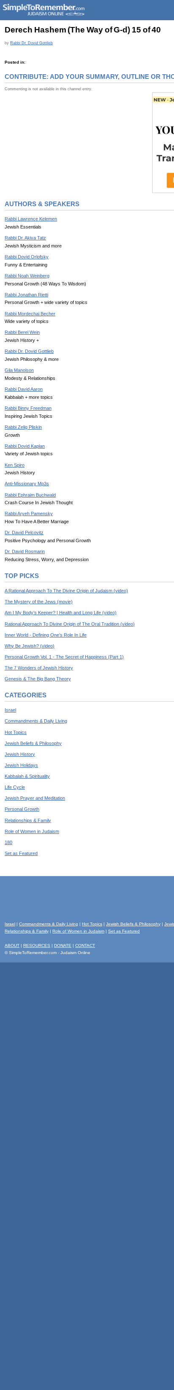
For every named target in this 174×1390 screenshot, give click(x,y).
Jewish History (20, 754)
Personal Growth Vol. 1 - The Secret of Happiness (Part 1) (64, 656)
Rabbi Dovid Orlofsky (27, 256)
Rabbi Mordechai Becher (30, 313)
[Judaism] (43, 14)
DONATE (62, 945)
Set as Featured (21, 853)
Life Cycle (15, 787)
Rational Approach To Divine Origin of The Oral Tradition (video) (70, 623)
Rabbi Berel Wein (22, 332)
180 (8, 842)
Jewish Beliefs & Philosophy (33, 743)
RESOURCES (36, 945)
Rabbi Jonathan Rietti (26, 294)
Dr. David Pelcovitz (24, 532)
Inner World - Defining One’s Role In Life (46, 634)
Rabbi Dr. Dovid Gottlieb (31, 42)
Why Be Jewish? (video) (29, 645)
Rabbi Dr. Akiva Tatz (25, 237)
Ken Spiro (14, 465)
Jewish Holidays (21, 765)
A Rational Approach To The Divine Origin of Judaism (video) (66, 590)
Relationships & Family (28, 820)
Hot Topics (16, 732)
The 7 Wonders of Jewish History (39, 667)
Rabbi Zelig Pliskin (23, 427)
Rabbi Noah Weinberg (27, 275)
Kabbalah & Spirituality (27, 776)
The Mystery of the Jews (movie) (39, 601)
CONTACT (85, 945)
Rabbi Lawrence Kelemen (31, 218)
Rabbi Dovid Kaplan (25, 446)
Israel (10, 709)
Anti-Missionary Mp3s (27, 483)
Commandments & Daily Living (36, 720)
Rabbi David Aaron (24, 389)
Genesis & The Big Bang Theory (38, 678)
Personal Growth (22, 809)
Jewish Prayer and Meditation (35, 798)
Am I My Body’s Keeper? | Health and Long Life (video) (61, 612)
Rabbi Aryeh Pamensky (29, 513)
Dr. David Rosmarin (25, 551)
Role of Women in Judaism (32, 831)
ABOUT (12, 945)
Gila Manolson (19, 370)
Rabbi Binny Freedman (28, 408)
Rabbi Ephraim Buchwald (30, 494)
